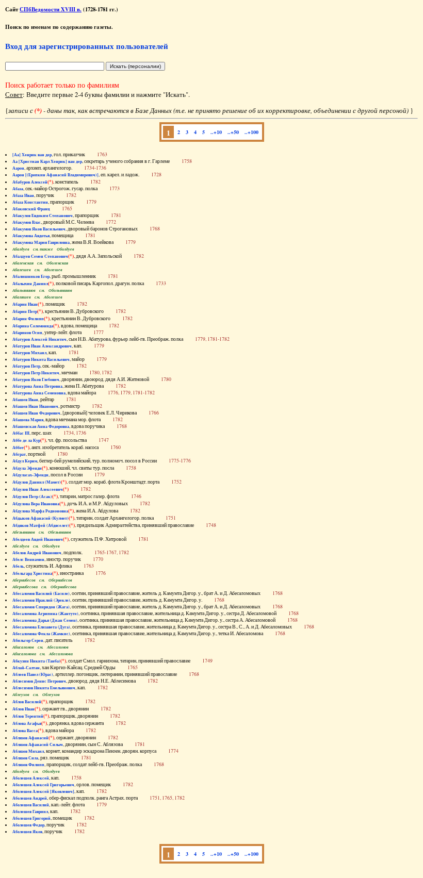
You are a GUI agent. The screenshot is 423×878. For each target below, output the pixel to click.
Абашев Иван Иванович (35, 406)
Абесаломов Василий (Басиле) (41, 593)
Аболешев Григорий (31, 818)
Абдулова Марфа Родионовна (40, 511)
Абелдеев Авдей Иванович (37, 539)
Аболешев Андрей (29, 798)
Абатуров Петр (26, 366)
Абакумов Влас (26, 222)
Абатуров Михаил (29, 353)
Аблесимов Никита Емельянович (43, 688)
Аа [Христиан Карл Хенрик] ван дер (47, 161)
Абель (18, 566)
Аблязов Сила (25, 758)
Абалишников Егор (31, 276)
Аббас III (20, 433)
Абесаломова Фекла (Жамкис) (41, 634)
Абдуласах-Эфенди (30, 475)
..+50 (233, 132)
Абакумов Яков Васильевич (39, 229)
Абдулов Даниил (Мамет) (36, 482)
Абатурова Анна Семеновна (39, 393)
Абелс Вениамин (28, 559)
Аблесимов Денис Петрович (39, 681)
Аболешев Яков (27, 832)
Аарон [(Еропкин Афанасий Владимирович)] (55, 175)
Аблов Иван (23, 709)
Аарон (18, 168)
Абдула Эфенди (27, 468)
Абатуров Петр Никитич (35, 373)
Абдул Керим (24, 461)
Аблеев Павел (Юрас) (32, 674)
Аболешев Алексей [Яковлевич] (43, 791)
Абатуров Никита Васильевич (41, 359)
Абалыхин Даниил (30, 283)
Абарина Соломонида (32, 326)
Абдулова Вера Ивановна (35, 504)
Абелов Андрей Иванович (36, 553)
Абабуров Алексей (29, 182)
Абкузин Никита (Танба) (36, 661)
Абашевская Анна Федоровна (40, 426)
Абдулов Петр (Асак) (32, 496)
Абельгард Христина (32, 573)
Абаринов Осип (27, 332)
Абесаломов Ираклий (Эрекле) (41, 600)
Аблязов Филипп (28, 764)
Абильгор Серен (27, 640)
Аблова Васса (25, 730)
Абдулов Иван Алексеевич (37, 489)
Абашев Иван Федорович (36, 413)
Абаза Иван (23, 195)
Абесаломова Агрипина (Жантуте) (45, 613)
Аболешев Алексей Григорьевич (43, 785)
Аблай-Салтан (26, 668)
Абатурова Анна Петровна (37, 386)
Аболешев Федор (28, 825)
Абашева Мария (27, 420)
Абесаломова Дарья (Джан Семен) (44, 620)
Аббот (18, 447)
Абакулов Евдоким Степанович (42, 215)
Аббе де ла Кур (26, 440)
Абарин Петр (24, 311)
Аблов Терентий (27, 716)
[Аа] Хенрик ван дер (32, 155)
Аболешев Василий (30, 805)
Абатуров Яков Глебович (35, 379)
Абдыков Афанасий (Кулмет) (40, 518)
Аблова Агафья (26, 723)
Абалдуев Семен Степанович (40, 256)
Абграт (19, 454)
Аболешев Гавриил (30, 811)
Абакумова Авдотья (31, 236)
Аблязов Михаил (28, 751)
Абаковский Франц (31, 209)
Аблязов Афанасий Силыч (37, 744)
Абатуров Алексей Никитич (39, 339)
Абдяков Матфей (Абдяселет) (40, 525)
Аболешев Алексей (30, 778)
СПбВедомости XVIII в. (51, 9)
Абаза (17, 189)
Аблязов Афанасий (30, 738)
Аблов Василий (26, 702)
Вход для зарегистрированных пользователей (86, 46)
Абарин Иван (25, 304)
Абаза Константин (30, 202)
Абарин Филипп (28, 319)
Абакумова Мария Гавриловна (41, 242)
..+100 (251, 132)
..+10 (216, 132)
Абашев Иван (25, 399)
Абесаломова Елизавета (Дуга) (41, 627)
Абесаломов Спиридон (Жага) (41, 607)
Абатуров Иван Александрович (42, 346)
